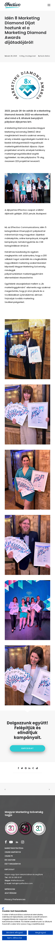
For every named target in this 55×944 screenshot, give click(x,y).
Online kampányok (13, 852)
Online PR (9, 856)
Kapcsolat (27, 748)
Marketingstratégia (14, 848)
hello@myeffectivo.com (22, 883)
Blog (22, 56)
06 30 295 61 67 (15, 877)
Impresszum (10, 889)
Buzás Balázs (45, 56)
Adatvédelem (10, 893)
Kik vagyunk (10, 860)
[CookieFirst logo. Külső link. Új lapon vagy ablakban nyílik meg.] (3, 908)
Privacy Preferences (15, 899)
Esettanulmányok (13, 864)
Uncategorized (30, 56)
